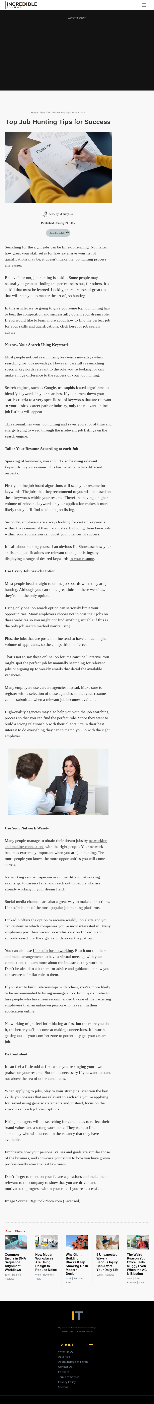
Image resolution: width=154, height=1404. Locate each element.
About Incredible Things (73, 1361)
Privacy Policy (67, 1382)
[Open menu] (145, 4)
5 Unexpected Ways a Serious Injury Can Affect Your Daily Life (107, 1262)
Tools (38, 1278)
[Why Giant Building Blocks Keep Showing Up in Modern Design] (77, 1242)
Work (38, 1274)
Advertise (64, 1356)
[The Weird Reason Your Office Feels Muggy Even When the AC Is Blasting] (138, 1242)
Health (15, 1274)
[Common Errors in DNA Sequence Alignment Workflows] (16, 1242)
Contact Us (65, 1366)
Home (34, 112)
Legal (99, 1274)
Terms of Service (68, 1377)
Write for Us (65, 1351)
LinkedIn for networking (53, 950)
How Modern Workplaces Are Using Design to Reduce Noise (46, 1262)
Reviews (9, 1278)
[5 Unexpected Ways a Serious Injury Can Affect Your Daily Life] (107, 1242)
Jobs (42, 112)
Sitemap (63, 1387)
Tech (7, 1274)
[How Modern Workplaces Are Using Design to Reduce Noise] (46, 1242)
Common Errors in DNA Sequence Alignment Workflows (15, 1262)
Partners (63, 1371)
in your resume (82, 558)
